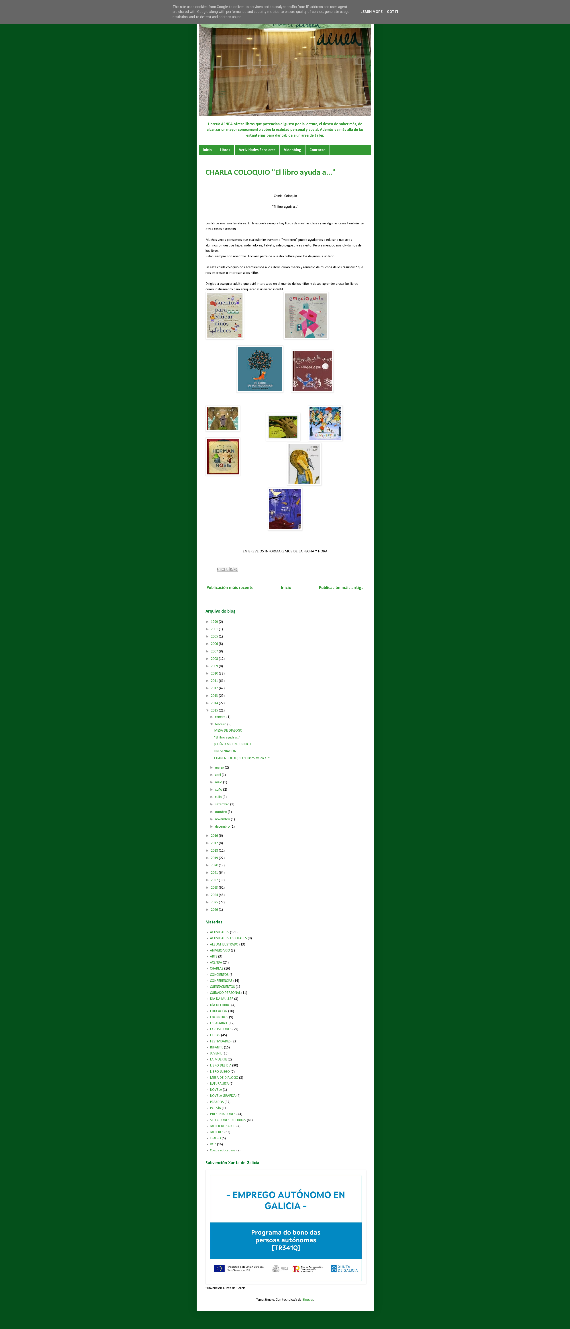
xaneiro (220, 717)
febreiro (221, 724)
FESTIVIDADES (220, 1041)
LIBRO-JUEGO (220, 1072)
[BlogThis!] (223, 569)
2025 (215, 902)
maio (219, 782)
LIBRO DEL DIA (220, 1065)
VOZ (213, 1144)
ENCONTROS (219, 1017)
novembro (223, 819)
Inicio (207, 150)
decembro (223, 827)
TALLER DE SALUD (223, 1126)
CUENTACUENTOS (222, 987)
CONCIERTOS (219, 975)
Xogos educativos (223, 1150)
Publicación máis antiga (341, 588)
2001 (215, 629)
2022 (215, 880)
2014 (215, 703)
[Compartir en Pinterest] (236, 569)
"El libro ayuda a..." (227, 737)
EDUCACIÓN (218, 1011)
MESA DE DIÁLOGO (228, 730)
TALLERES (217, 1132)
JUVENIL (216, 1053)
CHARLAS (216, 968)
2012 (215, 688)
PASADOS (217, 1102)
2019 (215, 858)
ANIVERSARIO (220, 950)
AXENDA (216, 962)
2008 (215, 659)
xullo (219, 797)
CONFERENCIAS (221, 981)
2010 (215, 673)
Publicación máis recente (230, 588)
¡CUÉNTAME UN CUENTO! (232, 744)
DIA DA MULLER (221, 999)
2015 (215, 710)
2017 (215, 843)
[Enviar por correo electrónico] (219, 569)
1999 (215, 622)
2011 (215, 681)
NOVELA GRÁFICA (223, 1096)
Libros (225, 150)
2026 (215, 910)
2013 (215, 696)
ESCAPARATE (219, 1023)
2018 (215, 851)
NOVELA (216, 1090)
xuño (219, 790)
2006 (215, 644)
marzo (220, 767)
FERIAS (215, 1035)
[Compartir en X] (227, 569)
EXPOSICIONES (221, 1029)
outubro (221, 812)
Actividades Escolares (257, 150)
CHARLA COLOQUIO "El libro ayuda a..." (242, 758)
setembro (222, 804)
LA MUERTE (218, 1059)
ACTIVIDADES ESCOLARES (228, 938)
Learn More (371, 12)
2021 (215, 873)
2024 (215, 895)
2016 (215, 836)
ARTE (213, 956)
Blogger (307, 1300)
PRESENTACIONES (223, 1114)
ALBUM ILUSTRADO (224, 944)
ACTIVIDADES (219, 932)
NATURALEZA (219, 1084)
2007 (215, 651)
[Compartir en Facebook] (231, 569)
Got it (393, 12)
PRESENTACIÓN (225, 751)
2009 (215, 666)
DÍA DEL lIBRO (220, 1005)
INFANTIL (216, 1047)
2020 (215, 865)
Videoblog (292, 150)
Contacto (317, 150)
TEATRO (215, 1138)
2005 (215, 636)
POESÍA (215, 1108)
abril (218, 775)
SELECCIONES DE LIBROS (228, 1120)
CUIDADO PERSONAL (225, 993)
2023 (215, 888)
